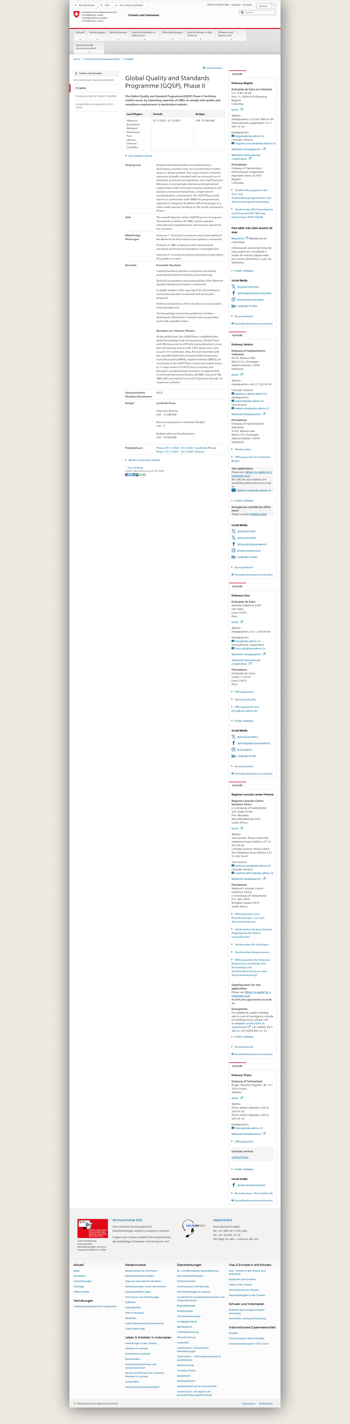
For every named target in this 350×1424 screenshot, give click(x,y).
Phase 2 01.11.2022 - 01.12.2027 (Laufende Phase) (186, 448)
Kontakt (236, 74)
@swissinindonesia (248, 550)
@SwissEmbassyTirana (251, 1185)
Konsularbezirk (243, 316)
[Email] (144, 474)
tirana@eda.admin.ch (248, 1128)
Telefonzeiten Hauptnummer (252, 952)
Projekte (233, 1333)
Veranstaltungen (82, 1281)
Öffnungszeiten (244, 691)
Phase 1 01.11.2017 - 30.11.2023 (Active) (180, 451)
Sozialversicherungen (189, 1316)
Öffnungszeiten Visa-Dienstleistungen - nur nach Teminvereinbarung (248, 918)
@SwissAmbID (246, 531)
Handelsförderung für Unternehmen (197, 1386)
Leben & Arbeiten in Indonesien (143, 34)
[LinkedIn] (134, 474)
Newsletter (79, 1276)
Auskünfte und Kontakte (242, 1279)
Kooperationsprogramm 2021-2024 (249, 1343)
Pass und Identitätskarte (190, 1276)
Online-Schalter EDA (127, 1220)
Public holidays (244, 270)
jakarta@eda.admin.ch (249, 401)
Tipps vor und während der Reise (143, 1281)
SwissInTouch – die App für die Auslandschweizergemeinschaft (194, 1393)
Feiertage (78, 1286)
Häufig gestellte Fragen (138, 1291)
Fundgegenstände (187, 1321)
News (76, 1270)
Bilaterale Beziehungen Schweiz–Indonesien (247, 1312)
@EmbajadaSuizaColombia (254, 293)
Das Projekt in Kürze (140, 155)
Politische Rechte (186, 1281)
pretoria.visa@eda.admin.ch (253, 865)
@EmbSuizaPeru (247, 737)
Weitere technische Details (144, 460)
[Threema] (137, 474)
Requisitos (238, 238)
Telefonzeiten (242, 449)
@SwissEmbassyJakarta (252, 544)
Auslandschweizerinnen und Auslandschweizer (140, 1366)
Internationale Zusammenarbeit (86, 47)
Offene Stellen (81, 1291)
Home (76, 59)
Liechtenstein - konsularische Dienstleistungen (193, 1350)
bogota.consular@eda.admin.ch (255, 143)
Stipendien (183, 1342)
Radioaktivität (133, 1307)
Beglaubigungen (186, 1305)
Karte (235, 109)
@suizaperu (244, 749)
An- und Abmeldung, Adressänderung (197, 1270)
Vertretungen (97, 32)
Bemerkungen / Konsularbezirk (253, 1193)
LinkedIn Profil (246, 756)
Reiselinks (130, 1318)
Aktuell (80, 32)
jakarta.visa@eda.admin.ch (252, 408)
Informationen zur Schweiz (244, 1290)
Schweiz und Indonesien (225, 34)
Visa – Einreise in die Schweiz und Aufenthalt (247, 1272)
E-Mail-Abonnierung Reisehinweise (144, 1323)
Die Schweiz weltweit (131, 5)
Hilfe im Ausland (134, 1312)
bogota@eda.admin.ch (249, 136)
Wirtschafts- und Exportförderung (247, 1318)
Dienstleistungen (172, 32)
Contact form (240, 1157)
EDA (107, 5)
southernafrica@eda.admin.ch (254, 873)
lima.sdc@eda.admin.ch (250, 648)
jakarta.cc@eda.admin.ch (251, 393)
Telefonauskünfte (245, 699)
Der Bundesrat (87, 5)
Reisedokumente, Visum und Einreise (145, 1286)
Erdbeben (130, 1302)
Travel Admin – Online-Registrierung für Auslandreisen (199, 1358)
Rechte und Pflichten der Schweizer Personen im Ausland (144, 1375)
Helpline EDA (258, 514)
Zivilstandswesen (186, 1381)
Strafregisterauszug (188, 1332)
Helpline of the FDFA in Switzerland (248, 1025)
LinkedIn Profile (247, 306)
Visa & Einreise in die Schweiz (199, 34)
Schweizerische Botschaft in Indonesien (95, 1306)
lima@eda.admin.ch (247, 641)
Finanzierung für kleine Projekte (246, 1338)
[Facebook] (127, 474)
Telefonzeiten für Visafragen (251, 944)
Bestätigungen (185, 1311)
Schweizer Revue (186, 1370)
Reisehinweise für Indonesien (141, 1270)
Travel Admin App (135, 1328)
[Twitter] (130, 474)
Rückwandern (132, 1359)
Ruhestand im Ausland (137, 1353)
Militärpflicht (184, 1327)
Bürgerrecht (183, 1375)
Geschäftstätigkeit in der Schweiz (247, 1295)
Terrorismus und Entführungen (142, 1297)
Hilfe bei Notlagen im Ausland (193, 1291)
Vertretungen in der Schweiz (141, 1343)
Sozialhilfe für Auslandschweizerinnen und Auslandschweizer (200, 1299)
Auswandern (132, 1381)
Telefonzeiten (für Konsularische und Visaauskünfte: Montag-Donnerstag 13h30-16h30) (252, 213)
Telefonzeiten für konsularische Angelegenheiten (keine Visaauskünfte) (252, 933)
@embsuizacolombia (250, 299)
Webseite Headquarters (247, 149)
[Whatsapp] (141, 474)
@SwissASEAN (246, 538)
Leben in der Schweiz (240, 1284)
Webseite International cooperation (246, 156)
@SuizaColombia (248, 287)
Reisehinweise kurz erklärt (139, 1276)
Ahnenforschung (186, 1337)
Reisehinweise (118, 32)
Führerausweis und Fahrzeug (193, 1286)
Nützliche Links (185, 1365)
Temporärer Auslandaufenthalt (142, 1387)
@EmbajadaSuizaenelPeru (253, 743)
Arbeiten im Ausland (136, 1348)
